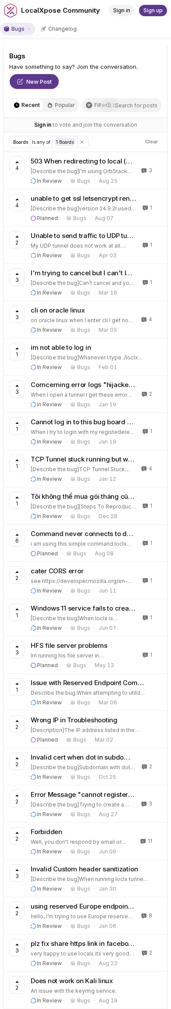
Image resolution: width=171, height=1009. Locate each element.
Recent (30, 105)
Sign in (42, 124)
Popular (65, 105)
